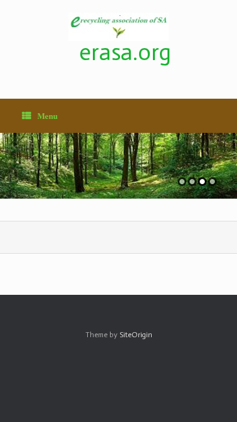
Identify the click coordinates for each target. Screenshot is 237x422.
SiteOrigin (135, 334)
